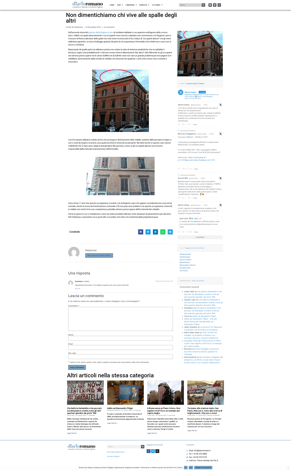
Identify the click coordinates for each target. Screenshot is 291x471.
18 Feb (205, 105)
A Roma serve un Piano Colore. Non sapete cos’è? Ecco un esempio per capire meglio (203, 343)
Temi (119, 5)
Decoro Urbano (185, 260)
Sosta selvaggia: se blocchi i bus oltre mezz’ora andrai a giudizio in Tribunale (201, 351)
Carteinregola (185, 257)
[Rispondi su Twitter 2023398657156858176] (179, 198)
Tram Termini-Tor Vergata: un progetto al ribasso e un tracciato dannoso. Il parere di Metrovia (201, 335)
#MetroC (189, 137)
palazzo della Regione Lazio (100, 32)
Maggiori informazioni (203, 467)
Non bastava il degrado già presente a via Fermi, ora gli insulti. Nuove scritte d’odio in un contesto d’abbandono (203, 360)
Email (70, 344)
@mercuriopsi (202, 134)
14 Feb (205, 205)
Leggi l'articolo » (72, 433)
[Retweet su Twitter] (178, 130)
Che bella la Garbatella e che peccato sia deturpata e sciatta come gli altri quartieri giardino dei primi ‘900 (203, 294)
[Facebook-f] (149, 451)
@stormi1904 (193, 178)
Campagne (130, 5)
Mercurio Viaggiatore (187, 134)
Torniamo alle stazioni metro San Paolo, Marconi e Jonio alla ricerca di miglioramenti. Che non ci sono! (204, 410)
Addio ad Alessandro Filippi (204, 316)
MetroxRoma (185, 262)
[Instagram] (219, 5)
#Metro (214, 150)
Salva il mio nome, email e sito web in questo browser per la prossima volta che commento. (109, 362)
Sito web (72, 353)
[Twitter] (214, 5)
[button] (140, 231)
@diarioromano (196, 105)
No (191, 467)
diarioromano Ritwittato (187, 131)
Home (112, 5)
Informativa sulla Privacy (115, 452)
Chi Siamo (156, 5)
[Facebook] (210, 5)
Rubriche (143, 5)
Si (185, 467)
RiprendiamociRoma (188, 265)
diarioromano (183, 105)
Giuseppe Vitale (191, 341)
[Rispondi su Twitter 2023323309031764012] (179, 169)
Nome (70, 335)
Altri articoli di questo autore (99, 255)
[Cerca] (203, 5)
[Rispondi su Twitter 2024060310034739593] (179, 124)
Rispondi (77, 288)
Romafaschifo (185, 268)
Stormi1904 (183, 178)
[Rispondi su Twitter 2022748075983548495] (179, 232)
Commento (73, 306)
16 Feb (211, 134)
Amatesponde (185, 254)
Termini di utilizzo (113, 456)
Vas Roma (184, 271)
